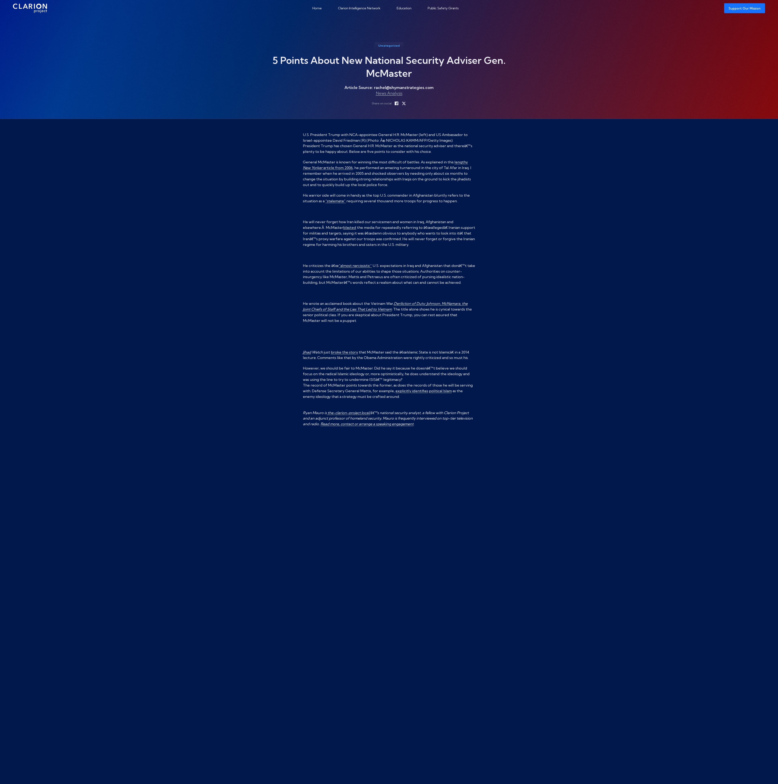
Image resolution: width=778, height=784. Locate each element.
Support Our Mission (745, 8)
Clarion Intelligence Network (359, 8)
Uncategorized (389, 45)
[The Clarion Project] (30, 8)
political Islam (440, 391)
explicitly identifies (411, 391)
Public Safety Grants (443, 8)
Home (317, 8)
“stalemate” (335, 201)
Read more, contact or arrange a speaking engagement (367, 424)
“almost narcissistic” (355, 265)
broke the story (344, 352)
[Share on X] (403, 103)
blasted (349, 227)
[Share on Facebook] (396, 103)
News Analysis (389, 93)
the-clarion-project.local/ (348, 412)
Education (404, 8)
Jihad (307, 352)
